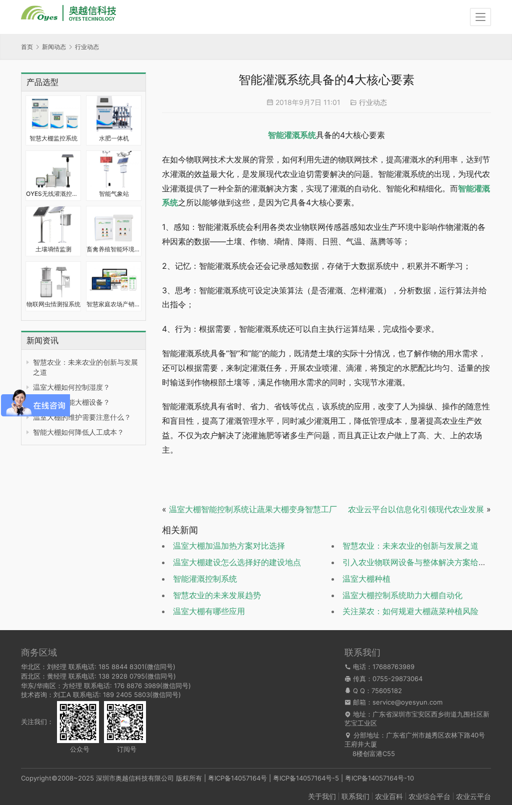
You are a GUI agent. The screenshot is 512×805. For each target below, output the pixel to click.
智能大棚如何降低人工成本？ (78, 432)
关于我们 (322, 796)
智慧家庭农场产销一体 (113, 304)
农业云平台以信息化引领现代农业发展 (416, 509)
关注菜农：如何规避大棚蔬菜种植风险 (410, 611)
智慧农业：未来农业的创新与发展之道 (410, 546)
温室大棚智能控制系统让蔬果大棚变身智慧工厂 (253, 509)
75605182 (387, 691)
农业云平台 (473, 796)
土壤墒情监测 (54, 249)
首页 (27, 46)
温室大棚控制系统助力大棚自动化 (402, 595)
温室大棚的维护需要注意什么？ (82, 417)
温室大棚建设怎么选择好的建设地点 (237, 562)
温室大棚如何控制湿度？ (71, 387)
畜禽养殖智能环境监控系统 (113, 249)
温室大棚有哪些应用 (209, 611)
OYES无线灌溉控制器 (53, 193)
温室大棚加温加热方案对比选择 (229, 546)
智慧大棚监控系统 (54, 138)
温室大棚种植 (366, 579)
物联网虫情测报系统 (53, 304)
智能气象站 (114, 193)
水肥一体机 (114, 138)
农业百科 (389, 796)
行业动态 (373, 102)
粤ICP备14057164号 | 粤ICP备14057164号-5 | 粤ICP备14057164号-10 (311, 778)
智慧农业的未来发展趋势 (217, 595)
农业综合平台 (429, 796)
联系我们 (356, 796)
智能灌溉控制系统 (205, 579)
